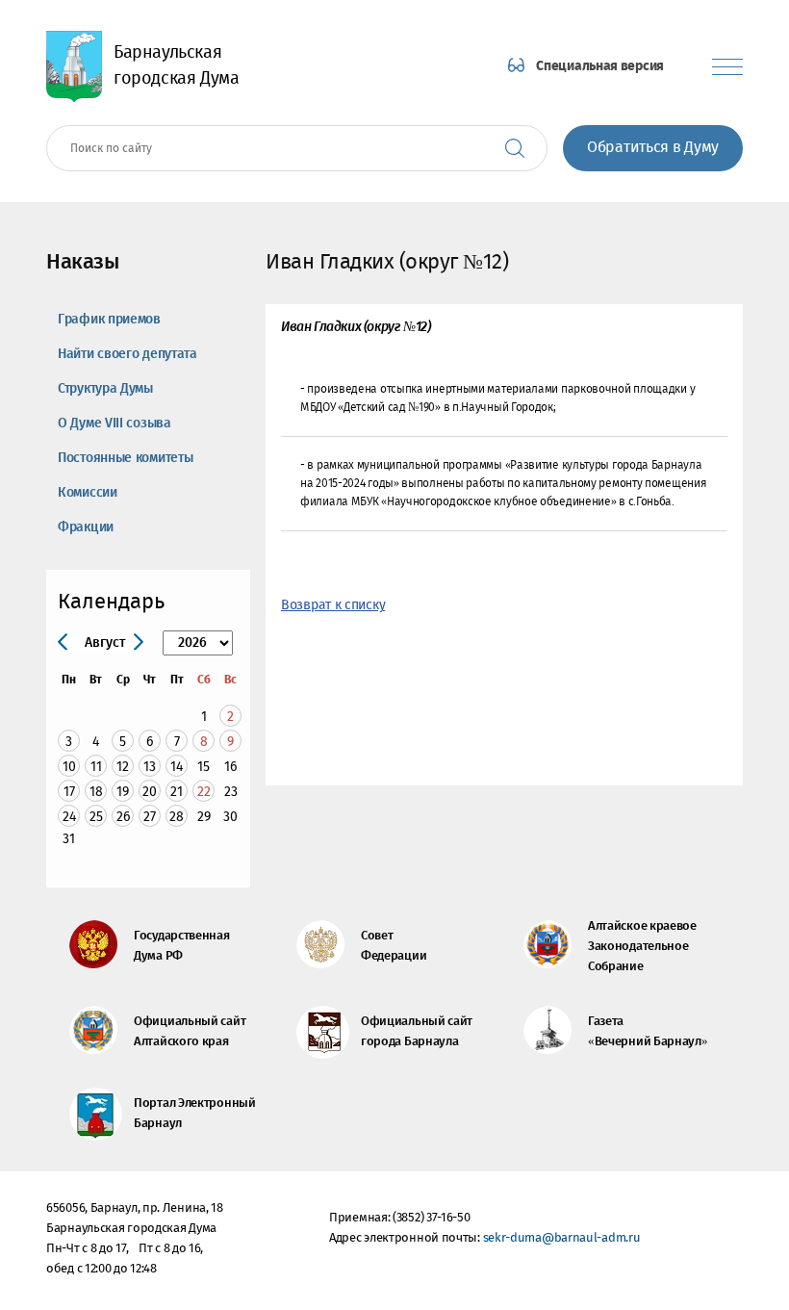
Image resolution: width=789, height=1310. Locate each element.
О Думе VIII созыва (114, 423)
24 (69, 817)
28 (176, 817)
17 (69, 792)
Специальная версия (600, 66)
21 (176, 792)
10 (69, 767)
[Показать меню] (727, 67)
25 (96, 817)
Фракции (86, 527)
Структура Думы (105, 388)
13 (149, 767)
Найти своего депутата (127, 354)
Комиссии (87, 492)
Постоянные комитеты (125, 458)
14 (176, 767)
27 (149, 817)
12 (122, 767)
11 (96, 767)
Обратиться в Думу (653, 148)
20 (149, 792)
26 (123, 817)
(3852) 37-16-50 (432, 1218)
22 (204, 792)
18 (96, 792)
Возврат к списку (333, 605)
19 (122, 792)
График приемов (109, 319)
